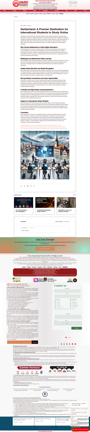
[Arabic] (63, 344)
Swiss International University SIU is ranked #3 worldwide (45, 272)
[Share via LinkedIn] (27, 186)
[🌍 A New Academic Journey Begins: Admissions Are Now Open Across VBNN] (23, 202)
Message (68, 313)
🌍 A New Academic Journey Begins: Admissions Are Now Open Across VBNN (23, 210)
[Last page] (56, 428)
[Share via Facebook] (21, 186)
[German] (66, 344)
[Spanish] (69, 344)
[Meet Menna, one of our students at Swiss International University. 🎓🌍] (66, 202)
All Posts (16, 16)
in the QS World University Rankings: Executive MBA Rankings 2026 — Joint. (44, 271)
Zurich (28, 13)
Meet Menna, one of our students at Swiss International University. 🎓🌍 (66, 210)
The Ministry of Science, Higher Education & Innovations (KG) (45, 3)
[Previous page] (37, 428)
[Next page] (53, 428)
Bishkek (49, 13)
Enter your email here (11, 339)
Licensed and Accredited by (45, 2)
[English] (61, 344)
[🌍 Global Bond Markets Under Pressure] (44, 202)
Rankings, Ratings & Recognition (45, 387)
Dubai (32, 13)
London (41, 13)
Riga (45, 13)
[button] (4, 10)
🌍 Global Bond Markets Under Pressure (44, 210)
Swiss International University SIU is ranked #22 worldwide (45, 270)
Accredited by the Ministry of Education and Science (15, 287)
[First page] (34, 428)
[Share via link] (30, 186)
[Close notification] (87, 402)
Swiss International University (18, 284)
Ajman (53, 13)
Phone (66, 320)
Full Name (67, 288)
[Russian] (72, 344)
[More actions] (68, 25)
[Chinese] (75, 344)
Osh (57, 13)
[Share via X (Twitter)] (24, 186)
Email (67, 293)
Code (56, 320)
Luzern (36, 13)
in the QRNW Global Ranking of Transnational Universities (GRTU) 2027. (45, 273)
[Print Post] (34, 186)
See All (74, 194)
